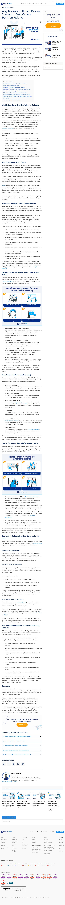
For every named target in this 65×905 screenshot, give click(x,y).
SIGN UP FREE (60, 3)
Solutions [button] (29, 3)
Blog (23, 839)
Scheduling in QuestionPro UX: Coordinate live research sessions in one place (54, 805)
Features (42, 3)
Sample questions (4, 839)
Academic (33, 842)
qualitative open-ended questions (23, 404)
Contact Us (61, 851)
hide (12, 81)
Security (2, 848)
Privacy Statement (31, 897)
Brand (60, 848)
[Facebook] (9, 764)
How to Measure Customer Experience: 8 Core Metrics (23, 803)
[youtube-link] (37, 831)
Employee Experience (47, 851)
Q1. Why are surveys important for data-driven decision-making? (17, 736)
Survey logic (3, 842)
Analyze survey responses (31, 497)
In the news (61, 842)
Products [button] (23, 3)
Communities (14, 844)
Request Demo (22, 724)
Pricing (46, 3)
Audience (13, 845)
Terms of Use (38, 897)
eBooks (23, 842)
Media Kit (60, 850)
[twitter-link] (32, 831)
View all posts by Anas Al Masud (9, 781)
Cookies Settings (46, 897)
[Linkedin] (4, 764)
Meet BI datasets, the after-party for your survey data (38, 803)
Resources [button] (35, 3)
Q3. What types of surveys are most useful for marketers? (15, 745)
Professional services (4, 847)
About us (60, 839)
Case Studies (24, 845)
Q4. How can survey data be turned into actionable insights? (16, 750)
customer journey (21, 602)
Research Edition (14, 848)
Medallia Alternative (35, 852)
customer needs (37, 543)
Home (3, 7)
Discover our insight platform (53, 25)
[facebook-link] (30, 831)
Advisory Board (61, 845)
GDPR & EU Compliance (48, 850)
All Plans (33, 839)
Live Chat (52, 831)
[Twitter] (13, 764)
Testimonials (61, 844)
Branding (2, 844)
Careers (60, 847)
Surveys (4, 185)
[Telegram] (23, 764)
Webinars (24, 848)
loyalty (6, 614)
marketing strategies (7, 128)
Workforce (13, 842)
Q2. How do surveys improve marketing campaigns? (14, 740)
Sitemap (24, 897)
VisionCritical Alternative (36, 850)
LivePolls (13, 850)
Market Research (10, 7)
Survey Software (14, 839)
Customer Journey (47, 853)
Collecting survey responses (12, 420)
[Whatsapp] (18, 764)
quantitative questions (15, 402)
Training (23, 847)
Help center (45, 831)
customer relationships (8, 281)
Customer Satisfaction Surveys (49, 845)
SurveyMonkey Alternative (36, 849)
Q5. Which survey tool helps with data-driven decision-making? (17, 754)
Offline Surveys (46, 844)
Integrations (3, 845)
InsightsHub (14, 851)
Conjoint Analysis (47, 841)
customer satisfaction (35, 613)
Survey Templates (25, 844)
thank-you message (34, 429)
